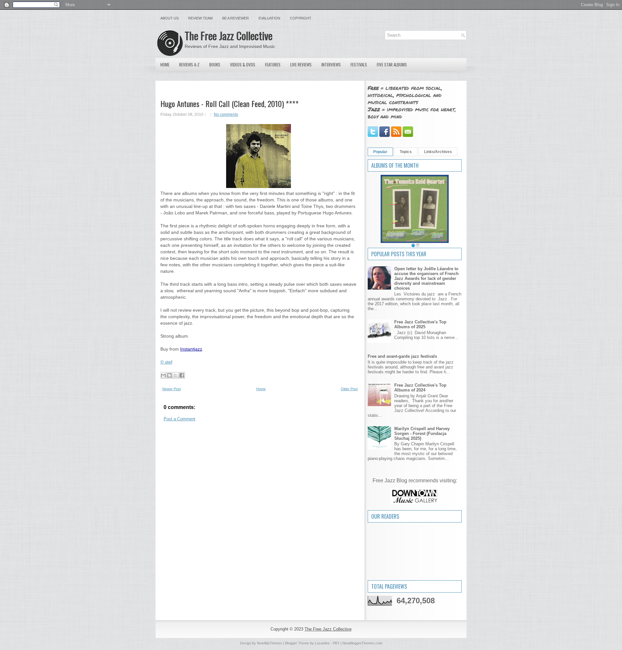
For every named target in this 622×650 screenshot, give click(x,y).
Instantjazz (191, 349)
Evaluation (269, 18)
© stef (166, 362)
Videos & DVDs (242, 64)
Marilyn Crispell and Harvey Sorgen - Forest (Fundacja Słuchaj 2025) (422, 433)
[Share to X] (175, 375)
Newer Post (171, 389)
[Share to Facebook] (182, 375)
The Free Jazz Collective (228, 35)
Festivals (359, 64)
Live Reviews (301, 64)
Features (273, 64)
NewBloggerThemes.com (362, 643)
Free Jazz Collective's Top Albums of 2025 (420, 324)
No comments (226, 114)
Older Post (349, 389)
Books (214, 64)
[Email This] (163, 375)
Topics (406, 152)
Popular (380, 152)
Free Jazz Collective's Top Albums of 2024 (420, 387)
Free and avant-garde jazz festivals (402, 356)
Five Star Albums (392, 64)
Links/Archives (438, 152)
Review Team (200, 18)
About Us (169, 18)
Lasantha (322, 643)
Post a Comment (179, 418)
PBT (336, 643)
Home (164, 64)
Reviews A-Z (189, 64)
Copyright (300, 18)
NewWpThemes (269, 643)
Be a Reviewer (235, 18)
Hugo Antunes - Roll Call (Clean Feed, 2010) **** (229, 103)
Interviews (331, 64)
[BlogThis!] (169, 375)
